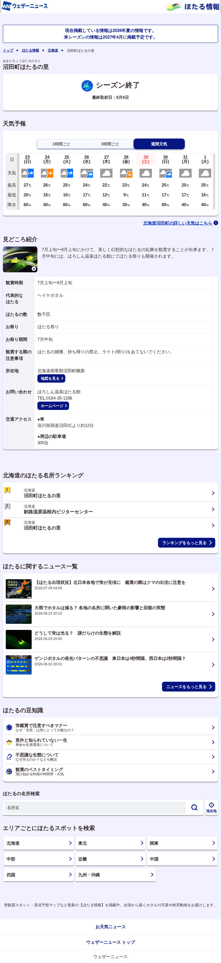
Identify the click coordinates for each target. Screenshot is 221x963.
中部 (11, 858)
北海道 (53, 50)
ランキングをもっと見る (184, 542)
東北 (82, 843)
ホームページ (52, 406)
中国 (154, 858)
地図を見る (50, 378)
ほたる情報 (30, 50)
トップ (8, 50)
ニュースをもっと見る (186, 686)
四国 (11, 874)
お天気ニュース (111, 926)
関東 (154, 843)
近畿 (82, 858)
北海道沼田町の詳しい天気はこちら (177, 223)
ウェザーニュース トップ (110, 942)
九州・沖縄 (89, 874)
